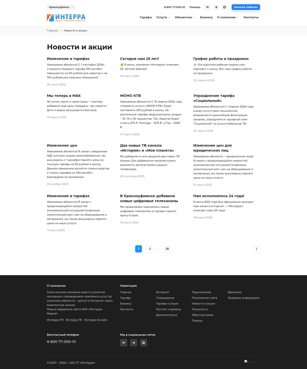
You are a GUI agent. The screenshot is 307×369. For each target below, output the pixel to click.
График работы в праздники (221, 59)
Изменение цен (62, 145)
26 (167, 248)
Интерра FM (55, 320)
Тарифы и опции (167, 303)
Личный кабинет (246, 7)
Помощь (194, 7)
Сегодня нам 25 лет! (139, 59)
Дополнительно (166, 315)
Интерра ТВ (74, 320)
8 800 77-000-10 (174, 7)
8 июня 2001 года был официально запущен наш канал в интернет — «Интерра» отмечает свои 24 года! (223, 206)
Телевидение (165, 298)
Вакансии (234, 292)
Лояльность (200, 309)
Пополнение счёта (204, 298)
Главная (52, 30)
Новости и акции (203, 303)
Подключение (201, 292)
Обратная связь (203, 315)
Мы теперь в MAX (64, 95)
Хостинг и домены (168, 309)
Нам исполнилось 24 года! (218, 196)
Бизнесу (126, 303)
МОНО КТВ (130, 95)
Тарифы (125, 298)
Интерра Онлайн (95, 320)
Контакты (126, 309)
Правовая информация (243, 298)
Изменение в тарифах (68, 59)
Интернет (162, 292)
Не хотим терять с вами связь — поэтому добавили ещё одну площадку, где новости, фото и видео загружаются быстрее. (77, 106)
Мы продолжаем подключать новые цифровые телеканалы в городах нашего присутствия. (148, 211)
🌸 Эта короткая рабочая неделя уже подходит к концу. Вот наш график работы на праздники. (222, 69)
